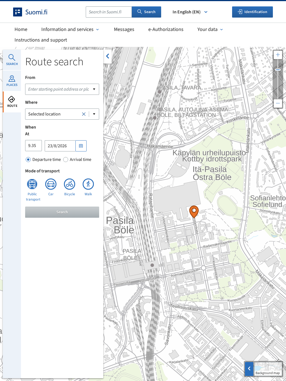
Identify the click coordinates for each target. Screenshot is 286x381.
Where (31, 102)
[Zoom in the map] (278, 55)
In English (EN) (187, 12)
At (27, 134)
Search (150, 12)
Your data (207, 29)
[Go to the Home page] (35, 12)
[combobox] (109, 12)
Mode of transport (42, 171)
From (30, 77)
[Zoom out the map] (278, 103)
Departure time (46, 159)
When (30, 127)
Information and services (67, 29)
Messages (124, 29)
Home (21, 29)
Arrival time (80, 159)
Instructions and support (41, 40)
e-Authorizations (165, 29)
